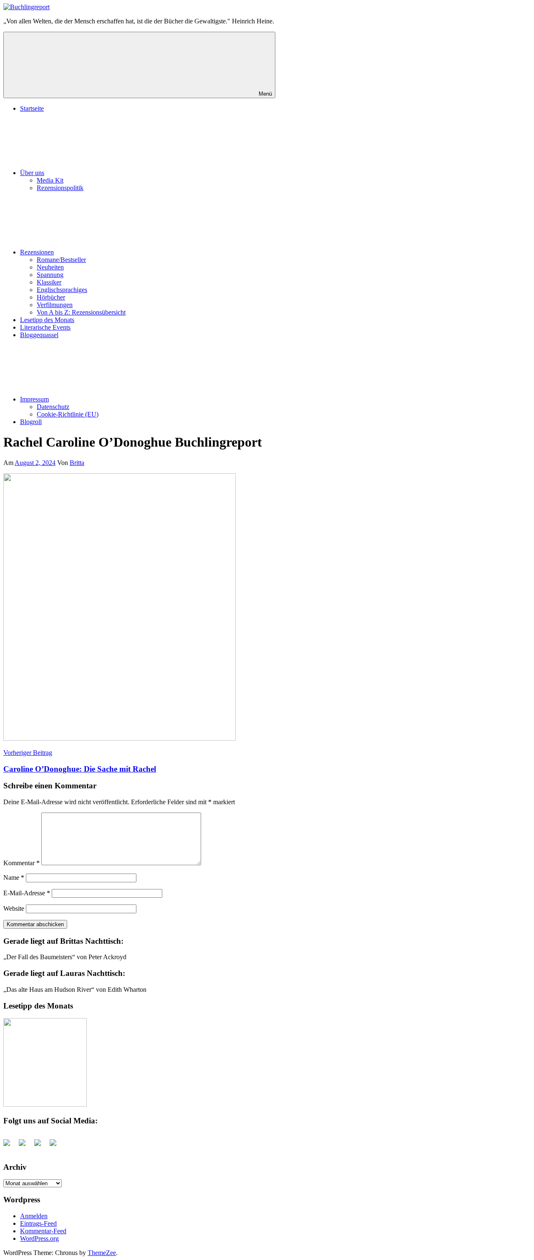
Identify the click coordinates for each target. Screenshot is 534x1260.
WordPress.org (39, 1238)
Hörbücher (51, 297)
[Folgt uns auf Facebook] (10, 1146)
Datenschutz (53, 406)
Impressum (34, 399)
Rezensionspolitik (60, 187)
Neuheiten (50, 267)
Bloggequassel (39, 334)
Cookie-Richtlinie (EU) (67, 414)
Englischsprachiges (62, 289)
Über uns (32, 172)
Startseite (32, 108)
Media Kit (50, 180)
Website (13, 908)
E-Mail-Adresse (26, 893)
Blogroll (31, 421)
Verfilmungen (55, 304)
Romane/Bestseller (61, 259)
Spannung (50, 274)
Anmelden (34, 1215)
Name (13, 877)
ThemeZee (102, 1252)
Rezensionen (37, 252)
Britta (77, 462)
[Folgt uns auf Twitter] (25, 1146)
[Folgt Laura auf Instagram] (56, 1146)
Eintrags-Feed (38, 1223)
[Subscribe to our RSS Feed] (41, 1146)
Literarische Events (45, 327)
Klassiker (49, 282)
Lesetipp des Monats (47, 319)
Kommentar (21, 862)
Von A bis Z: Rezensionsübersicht (81, 312)
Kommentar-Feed (43, 1231)
